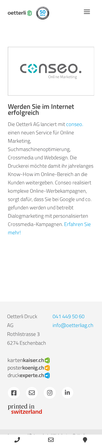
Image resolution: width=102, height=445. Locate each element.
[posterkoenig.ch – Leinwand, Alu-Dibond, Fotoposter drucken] (29, 367)
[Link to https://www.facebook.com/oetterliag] (14, 393)
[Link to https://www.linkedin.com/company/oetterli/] (67, 392)
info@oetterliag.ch (73, 325)
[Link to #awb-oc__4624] (87, 11)
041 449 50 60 (68, 316)
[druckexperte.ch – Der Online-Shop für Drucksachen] (29, 375)
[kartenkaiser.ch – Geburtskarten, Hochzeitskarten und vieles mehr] (29, 360)
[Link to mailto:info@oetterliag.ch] (32, 393)
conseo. (74, 124)
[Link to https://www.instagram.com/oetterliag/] (50, 393)
